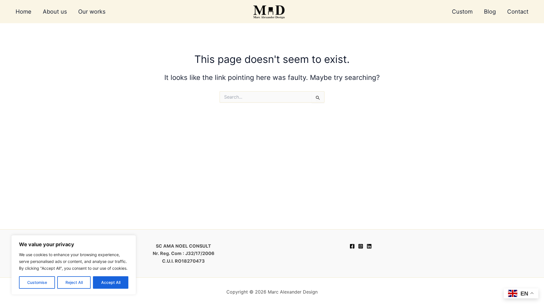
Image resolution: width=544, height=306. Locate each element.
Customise (37, 282)
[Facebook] (352, 246)
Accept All (110, 282)
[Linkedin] (369, 246)
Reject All (74, 282)
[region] (73, 265)
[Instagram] (360, 246)
